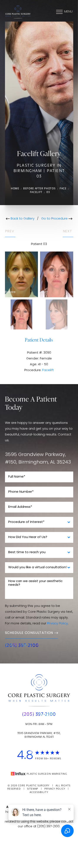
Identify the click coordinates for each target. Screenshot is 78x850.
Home (15, 188)
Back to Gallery (22, 218)
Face (63, 188)
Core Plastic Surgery (33, 786)
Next (68, 231)
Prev (10, 231)
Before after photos (39, 188)
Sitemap (32, 789)
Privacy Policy (57, 623)
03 (48, 192)
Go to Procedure (54, 218)
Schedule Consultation (29, 633)
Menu (68, 11)
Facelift (36, 192)
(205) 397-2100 (22, 645)
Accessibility (39, 792)
